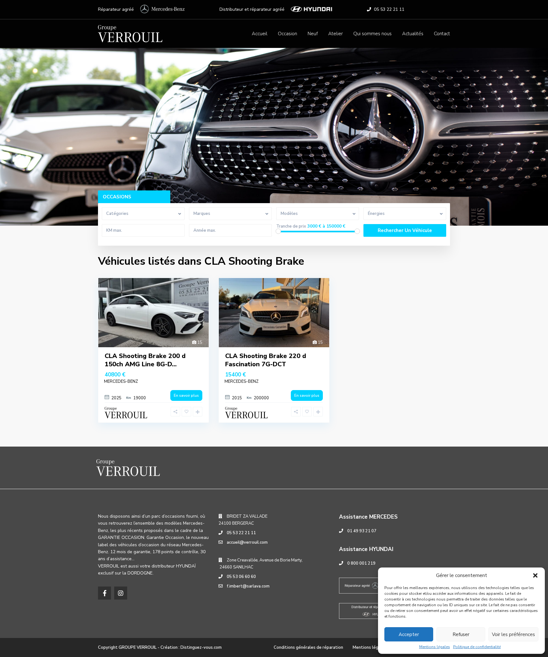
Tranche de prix (291, 226)
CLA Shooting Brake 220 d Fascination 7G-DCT (265, 360)
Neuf (313, 33)
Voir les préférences (513, 634)
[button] (535, 575)
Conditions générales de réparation (308, 647)
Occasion (287, 33)
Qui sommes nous (372, 33)
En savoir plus (186, 395)
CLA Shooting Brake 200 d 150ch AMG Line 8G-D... (145, 360)
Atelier (335, 33)
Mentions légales (434, 646)
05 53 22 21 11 (389, 9)
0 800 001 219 (361, 563)
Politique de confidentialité (477, 646)
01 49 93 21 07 (361, 531)
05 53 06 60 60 (241, 577)
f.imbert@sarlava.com (248, 586)
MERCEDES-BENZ (121, 381)
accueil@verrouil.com (247, 542)
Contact (442, 33)
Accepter (409, 634)
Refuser (461, 634)
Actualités (412, 33)
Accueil (259, 33)
